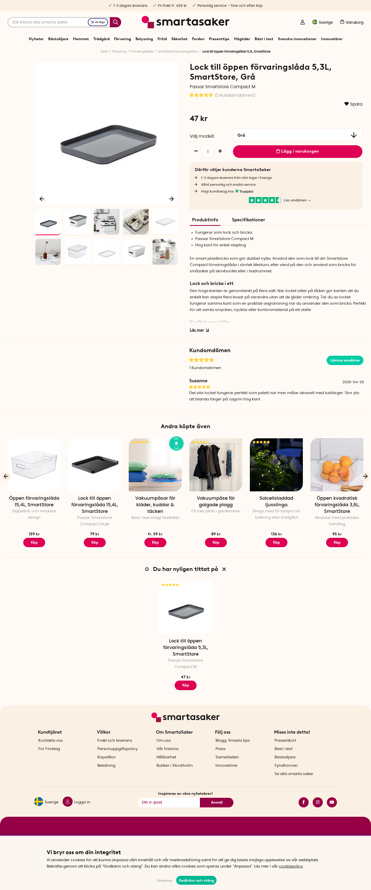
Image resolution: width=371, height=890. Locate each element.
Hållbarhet (166, 757)
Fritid (162, 39)
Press (221, 749)
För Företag (49, 749)
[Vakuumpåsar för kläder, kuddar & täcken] (155, 464)
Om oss (163, 740)
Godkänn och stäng (196, 880)
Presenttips (219, 39)
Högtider (242, 39)
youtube (330, 802)
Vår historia (167, 749)
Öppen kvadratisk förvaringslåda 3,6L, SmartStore (337, 505)
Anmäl (217, 802)
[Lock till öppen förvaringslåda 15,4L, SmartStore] (94, 464)
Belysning (144, 39)
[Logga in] (303, 22)
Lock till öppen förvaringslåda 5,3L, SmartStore (185, 648)
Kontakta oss (50, 740)
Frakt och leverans (114, 740)
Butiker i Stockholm (174, 765)
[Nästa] (171, 198)
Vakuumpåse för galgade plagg (216, 501)
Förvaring (122, 39)
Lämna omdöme (345, 360)
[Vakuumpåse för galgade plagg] (215, 464)
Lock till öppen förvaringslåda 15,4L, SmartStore (94, 505)
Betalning (106, 765)
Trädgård (101, 39)
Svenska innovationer (297, 39)
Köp (34, 542)
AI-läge (100, 22)
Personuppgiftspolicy (117, 749)
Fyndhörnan (286, 765)
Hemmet (81, 39)
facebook (302, 802)
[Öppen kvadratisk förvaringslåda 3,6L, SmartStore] (336, 464)
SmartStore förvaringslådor (178, 51)
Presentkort (285, 740)
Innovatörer (331, 39)
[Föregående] (42, 198)
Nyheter (36, 39)
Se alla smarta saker (294, 774)
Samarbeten (227, 757)
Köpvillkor (106, 757)
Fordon (198, 39)
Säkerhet (179, 39)
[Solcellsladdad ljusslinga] (276, 464)
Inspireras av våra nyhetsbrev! (185, 793)
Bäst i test (264, 39)
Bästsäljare (58, 39)
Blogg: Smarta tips (233, 740)
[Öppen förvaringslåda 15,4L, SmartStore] (34, 464)
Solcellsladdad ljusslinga (276, 501)
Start (104, 51)
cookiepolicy (291, 866)
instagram (316, 802)
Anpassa (164, 880)
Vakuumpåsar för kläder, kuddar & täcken (155, 505)
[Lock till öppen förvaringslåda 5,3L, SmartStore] (185, 607)
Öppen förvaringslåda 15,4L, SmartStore (34, 501)
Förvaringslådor (142, 51)
